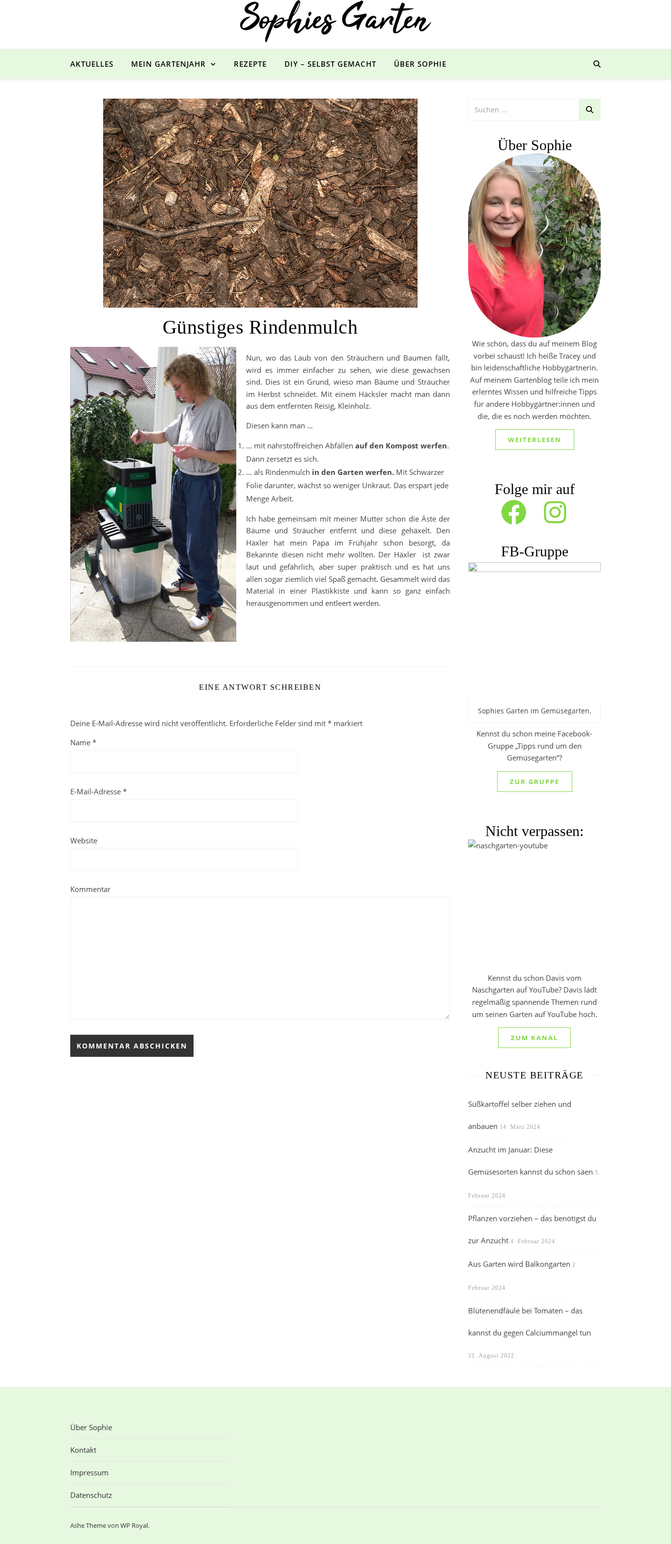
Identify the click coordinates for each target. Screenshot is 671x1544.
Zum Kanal (534, 1037)
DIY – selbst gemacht (330, 64)
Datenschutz (91, 1495)
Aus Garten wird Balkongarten (519, 1264)
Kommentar (90, 889)
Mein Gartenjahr (168, 64)
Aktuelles (91, 64)
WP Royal (134, 1525)
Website (83, 840)
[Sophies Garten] (335, 22)
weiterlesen (534, 439)
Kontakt (83, 1450)
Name (83, 742)
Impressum (89, 1472)
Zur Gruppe (534, 781)
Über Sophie (420, 64)
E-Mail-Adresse (98, 791)
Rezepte (250, 64)
